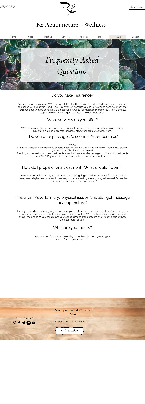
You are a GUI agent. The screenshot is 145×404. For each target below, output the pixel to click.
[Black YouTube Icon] (33, 323)
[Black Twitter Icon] (24, 323)
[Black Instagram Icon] (14, 323)
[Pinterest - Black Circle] (28, 323)
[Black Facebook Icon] (19, 323)
